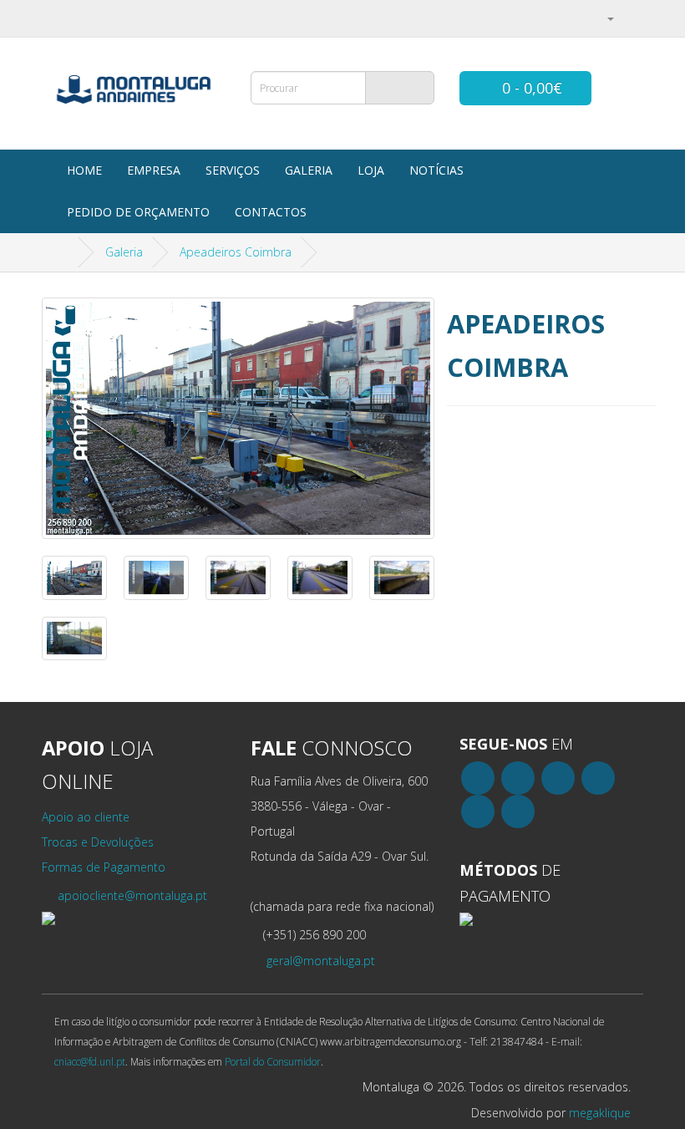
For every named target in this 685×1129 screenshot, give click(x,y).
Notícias (436, 170)
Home (84, 170)
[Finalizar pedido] (630, 18)
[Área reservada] (603, 18)
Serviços (233, 170)
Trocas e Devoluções (98, 842)
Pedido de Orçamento (138, 212)
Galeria (308, 170)
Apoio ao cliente (85, 817)
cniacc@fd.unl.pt (89, 1061)
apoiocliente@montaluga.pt (130, 895)
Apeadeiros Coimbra (236, 252)
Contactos (271, 212)
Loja (371, 170)
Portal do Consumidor (273, 1061)
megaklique (600, 1113)
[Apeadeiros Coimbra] (238, 419)
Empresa (153, 170)
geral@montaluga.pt (319, 961)
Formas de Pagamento (103, 867)
